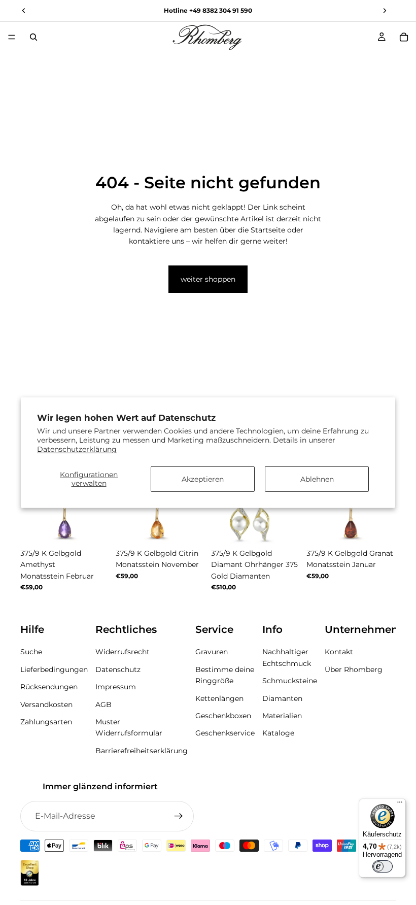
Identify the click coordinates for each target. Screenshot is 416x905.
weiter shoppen (208, 279)
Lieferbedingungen (54, 669)
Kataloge (278, 733)
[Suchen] (33, 37)
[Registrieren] (178, 816)
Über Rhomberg (354, 669)
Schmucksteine (289, 680)
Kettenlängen (219, 698)
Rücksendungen (49, 686)
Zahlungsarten (46, 721)
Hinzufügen (293, 527)
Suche (31, 652)
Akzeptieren (203, 478)
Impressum (115, 686)
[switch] (382, 866)
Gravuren (211, 652)
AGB (103, 704)
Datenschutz (118, 669)
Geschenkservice (225, 733)
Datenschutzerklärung (77, 449)
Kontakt (339, 652)
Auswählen (102, 527)
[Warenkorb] (404, 37)
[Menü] (11, 37)
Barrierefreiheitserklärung (141, 750)
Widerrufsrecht (122, 652)
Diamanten (282, 698)
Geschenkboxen (223, 715)
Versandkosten (46, 704)
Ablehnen (317, 478)
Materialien (282, 715)
